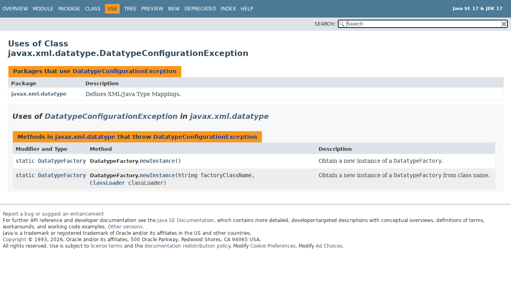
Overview (15, 9)
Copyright (14, 239)
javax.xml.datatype (39, 94)
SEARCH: (325, 24)
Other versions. (126, 227)
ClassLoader (107, 183)
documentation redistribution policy (187, 246)
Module (43, 9)
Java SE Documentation (185, 220)
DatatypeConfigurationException (124, 71)
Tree (130, 9)
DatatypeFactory (62, 161)
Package (69, 9)
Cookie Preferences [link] (272, 246)
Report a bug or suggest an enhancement (53, 214)
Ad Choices (329, 246)
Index (228, 9)
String (187, 175)
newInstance (157, 161)
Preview (152, 9)
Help (247, 9)
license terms (107, 246)
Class (93, 9)
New (174, 9)
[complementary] (272, 246)
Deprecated (200, 9)
